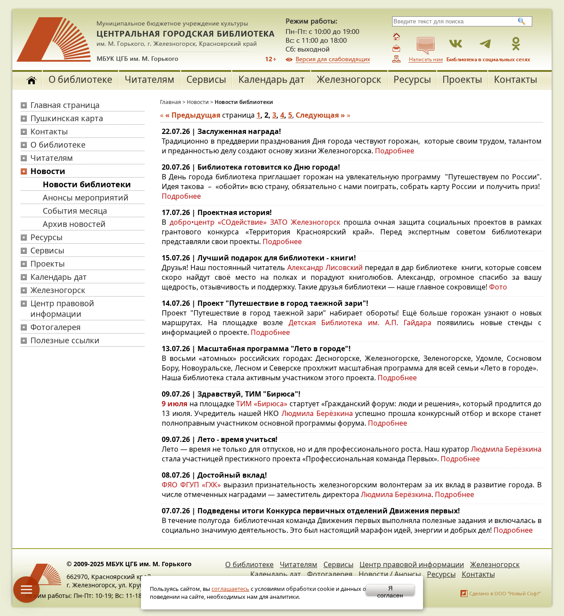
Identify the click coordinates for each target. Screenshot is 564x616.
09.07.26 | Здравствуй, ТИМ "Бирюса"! (231, 394)
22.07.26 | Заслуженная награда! (221, 131)
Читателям (149, 79)
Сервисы (206, 79)
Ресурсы (412, 79)
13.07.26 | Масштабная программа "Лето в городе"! (256, 348)
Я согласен (390, 590)
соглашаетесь (230, 589)
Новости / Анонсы (390, 574)
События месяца (75, 210)
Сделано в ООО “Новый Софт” (505, 593)
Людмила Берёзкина (317, 413)
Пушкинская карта (66, 118)
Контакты (515, 79)
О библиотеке (80, 79)
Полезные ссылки (65, 340)
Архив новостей (74, 224)
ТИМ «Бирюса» (261, 403)
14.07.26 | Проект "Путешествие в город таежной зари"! (265, 303)
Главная (170, 102)
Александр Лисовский (325, 267)
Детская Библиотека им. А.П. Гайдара (360, 322)
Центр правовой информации (62, 308)
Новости (47, 171)
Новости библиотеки (87, 184)
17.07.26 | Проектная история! (217, 212)
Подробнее (394, 151)
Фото (498, 287)
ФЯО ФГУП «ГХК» (191, 485)
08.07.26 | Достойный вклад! (214, 475)
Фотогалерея (55, 327)
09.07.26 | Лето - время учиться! (220, 439)
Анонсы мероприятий (86, 197)
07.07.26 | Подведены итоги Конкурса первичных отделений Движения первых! (311, 511)
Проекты (462, 79)
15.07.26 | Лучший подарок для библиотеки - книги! (259, 258)
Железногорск (349, 79)
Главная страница (65, 105)
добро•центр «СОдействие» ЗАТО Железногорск (255, 222)
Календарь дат (271, 79)
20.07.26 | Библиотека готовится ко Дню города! (251, 167)
